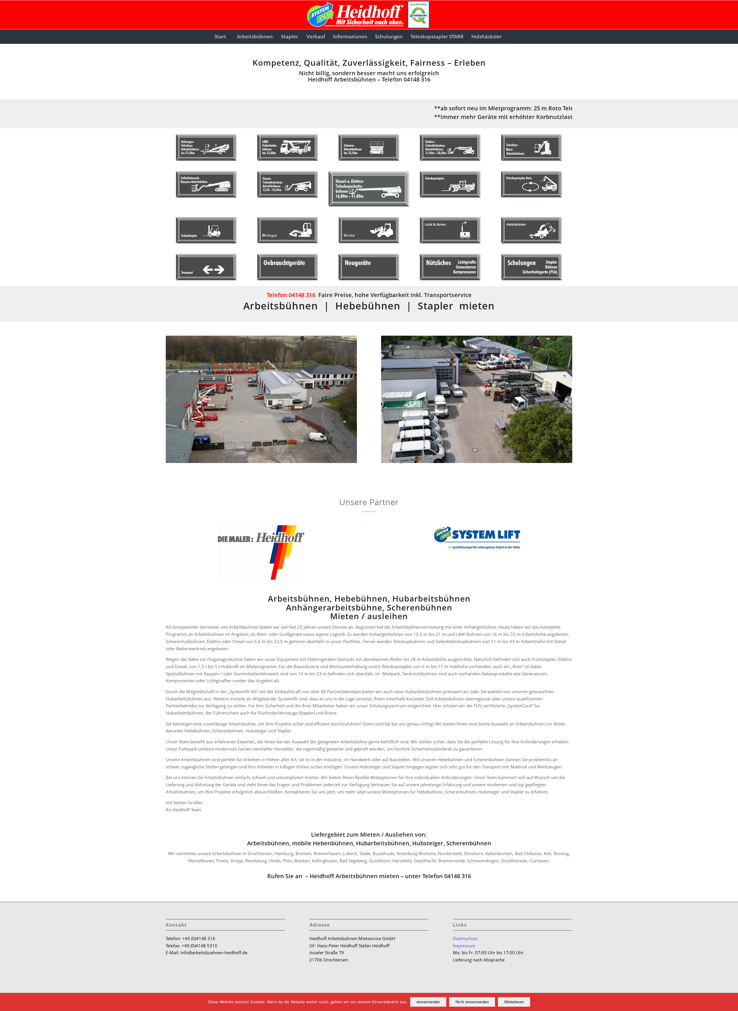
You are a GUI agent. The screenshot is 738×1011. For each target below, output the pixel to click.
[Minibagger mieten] (287, 230)
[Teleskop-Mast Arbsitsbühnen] (531, 147)
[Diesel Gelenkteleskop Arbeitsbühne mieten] (287, 184)
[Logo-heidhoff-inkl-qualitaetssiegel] (369, 14)
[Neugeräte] (369, 267)
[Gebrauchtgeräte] (287, 267)
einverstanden (428, 1002)
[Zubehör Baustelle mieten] (450, 267)
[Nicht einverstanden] (731, 1002)
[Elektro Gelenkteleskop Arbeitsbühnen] (450, 147)
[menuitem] (220, 36)
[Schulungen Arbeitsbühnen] (531, 267)
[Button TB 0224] (369, 189)
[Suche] (518, 36)
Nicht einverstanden (472, 1002)
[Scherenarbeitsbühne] (369, 147)
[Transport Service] (206, 267)
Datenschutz (465, 938)
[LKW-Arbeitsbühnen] (287, 147)
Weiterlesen (514, 1002)
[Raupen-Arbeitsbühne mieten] (206, 184)
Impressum (464, 945)
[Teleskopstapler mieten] (450, 184)
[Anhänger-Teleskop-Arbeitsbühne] (206, 147)
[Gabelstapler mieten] (206, 230)
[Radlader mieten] (369, 230)
